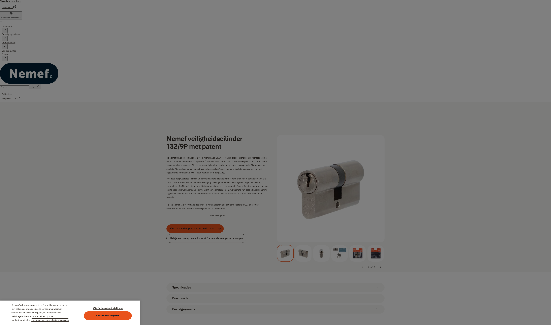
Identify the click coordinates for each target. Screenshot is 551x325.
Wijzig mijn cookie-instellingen (108, 308)
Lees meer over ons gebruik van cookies (50, 320)
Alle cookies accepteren (107, 315)
